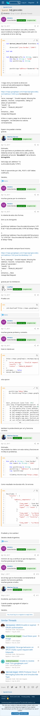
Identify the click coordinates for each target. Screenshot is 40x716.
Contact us (4, 697)
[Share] (35, 26)
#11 (37, 595)
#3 (38, 195)
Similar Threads (27, 13)
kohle (7, 665)
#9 (38, 555)
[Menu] (2, 2)
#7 (38, 345)
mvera (6, 13)
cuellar (10, 287)
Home (3, 698)
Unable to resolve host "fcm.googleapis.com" (20, 662)
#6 (38, 329)
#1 (38, 26)
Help (33, 697)
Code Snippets (16, 641)
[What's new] (37, 3)
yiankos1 (8, 641)
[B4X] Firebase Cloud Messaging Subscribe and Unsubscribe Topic (22, 674)
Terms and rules (15, 697)
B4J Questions (20, 629)
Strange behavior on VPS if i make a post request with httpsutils (20, 650)
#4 (38, 212)
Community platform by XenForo (18, 702)
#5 (38, 295)
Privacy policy (25, 697)
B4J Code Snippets (21, 679)
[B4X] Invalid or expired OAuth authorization (21, 626)
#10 (37, 574)
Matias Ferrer (12, 137)
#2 (38, 145)
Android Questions (15, 665)
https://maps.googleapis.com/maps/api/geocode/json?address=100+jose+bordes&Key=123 (19, 254)
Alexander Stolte (10, 629)
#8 (38, 444)
